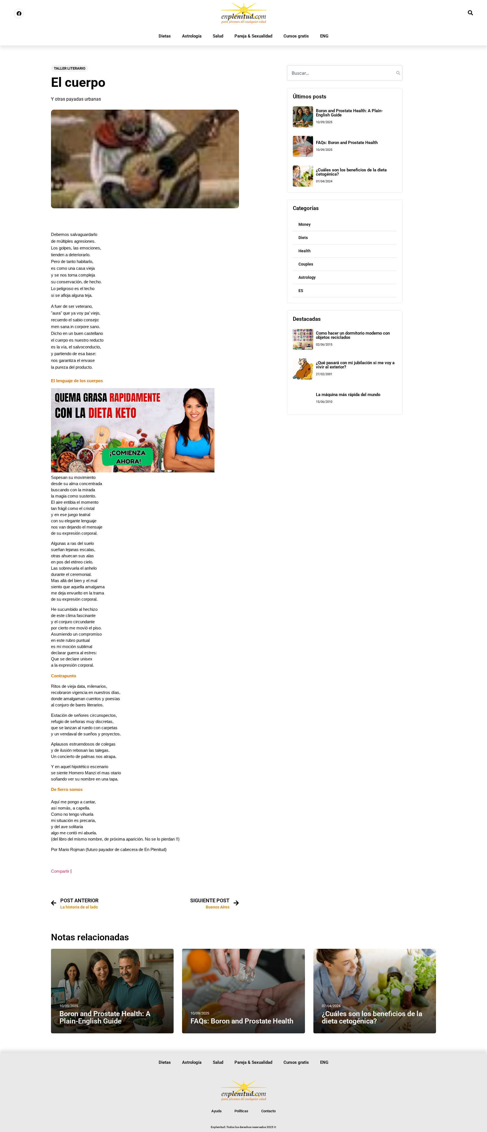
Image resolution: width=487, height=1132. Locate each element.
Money (304, 224)
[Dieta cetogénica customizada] (132, 471)
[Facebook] (19, 13)
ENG (324, 36)
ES (300, 290)
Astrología (192, 36)
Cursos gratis (296, 36)
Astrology (307, 277)
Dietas (165, 36)
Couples (305, 264)
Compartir (60, 871)
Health (304, 251)
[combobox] (344, 73)
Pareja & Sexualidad (253, 36)
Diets (303, 237)
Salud (218, 36)
